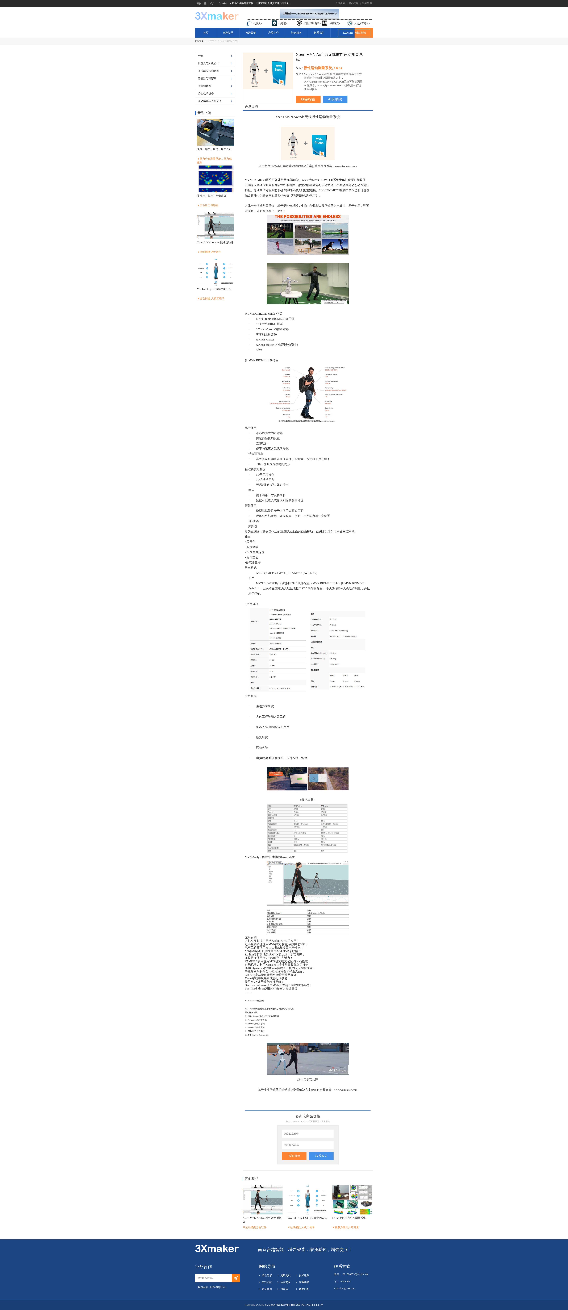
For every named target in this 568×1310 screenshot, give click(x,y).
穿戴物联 (304, 1282)
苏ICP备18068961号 (312, 1304)
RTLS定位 (267, 1282)
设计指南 (340, 3)
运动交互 (285, 1282)
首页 (206, 32)
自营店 (284, 1289)
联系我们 (367, 3)
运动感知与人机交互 (229, 41)
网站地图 (304, 1289)
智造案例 (250, 32)
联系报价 (308, 99)
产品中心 (273, 32)
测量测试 (285, 1275)
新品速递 (353, 3)
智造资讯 (228, 32)
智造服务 (296, 32)
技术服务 (304, 1275)
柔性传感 (267, 1275)
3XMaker (354, 32)
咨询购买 (335, 99)
